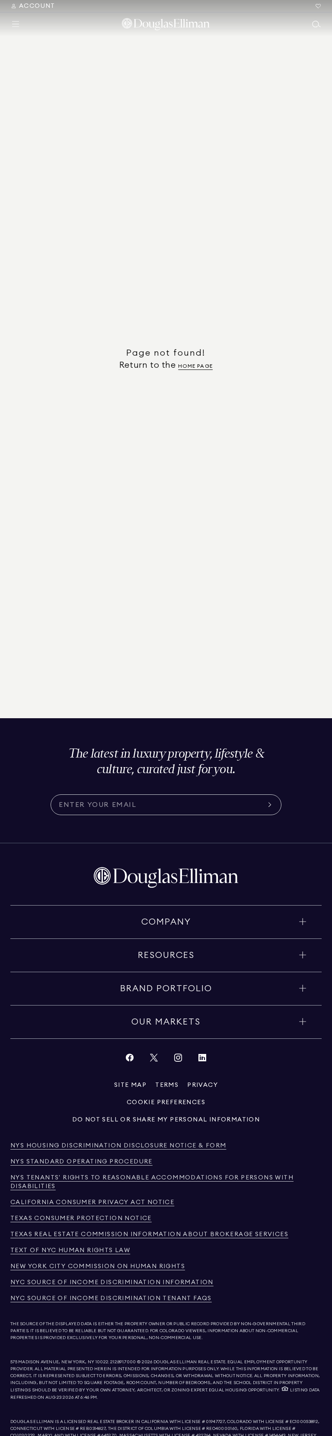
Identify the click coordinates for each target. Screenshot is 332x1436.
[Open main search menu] (316, 24)
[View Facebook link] (129, 1059)
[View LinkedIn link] (202, 1059)
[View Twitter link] (154, 1059)
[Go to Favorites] (318, 6)
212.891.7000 (123, 1362)
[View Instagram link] (178, 1059)
